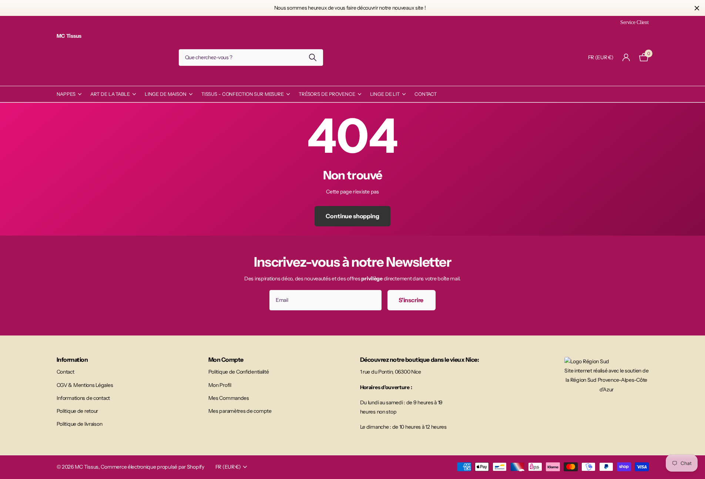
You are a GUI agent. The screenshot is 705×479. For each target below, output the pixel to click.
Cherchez (313, 57)
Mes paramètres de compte (240, 411)
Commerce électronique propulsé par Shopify (152, 466)
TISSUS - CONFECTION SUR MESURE (242, 94)
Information (72, 359)
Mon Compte (226, 359)
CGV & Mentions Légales (85, 385)
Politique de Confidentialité (238, 371)
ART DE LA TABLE (110, 94)
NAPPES (66, 94)
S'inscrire (411, 300)
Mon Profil (219, 385)
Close (697, 8)
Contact (65, 371)
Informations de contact (83, 398)
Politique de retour (77, 411)
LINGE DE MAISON (166, 94)
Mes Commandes (228, 398)
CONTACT (425, 94)
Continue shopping (352, 216)
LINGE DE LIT (385, 94)
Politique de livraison (80, 424)
